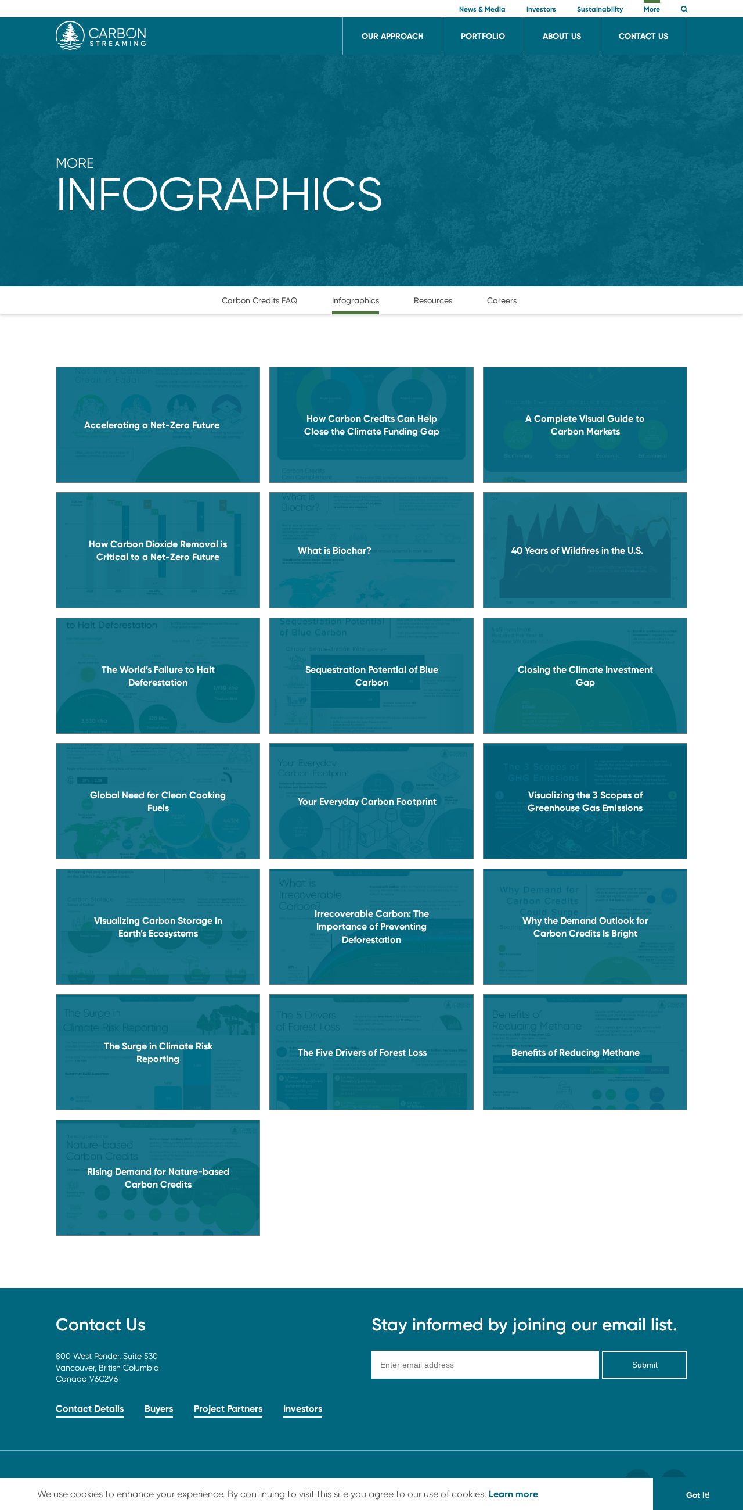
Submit (645, 1364)
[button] (684, 10)
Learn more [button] (513, 1494)
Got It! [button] (698, 1495)
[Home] (101, 46)
